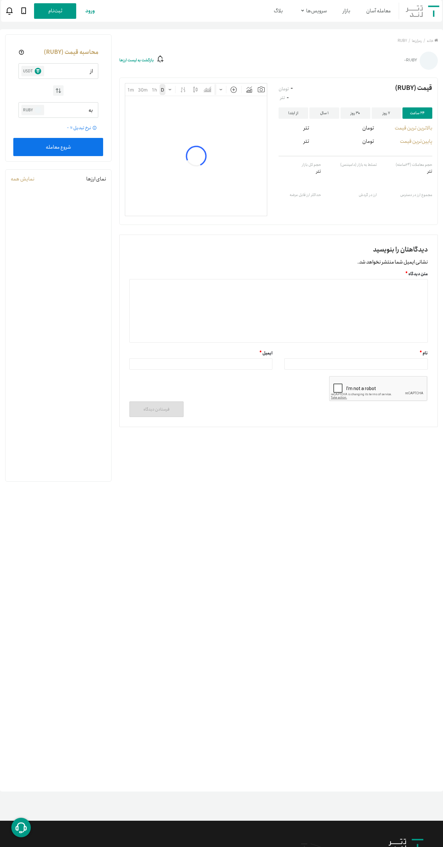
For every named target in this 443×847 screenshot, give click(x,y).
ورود (90, 11)
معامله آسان (378, 11)
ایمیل (265, 353)
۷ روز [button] (386, 113)
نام (424, 353)
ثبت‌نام (55, 11)
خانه (430, 41)
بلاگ (278, 11)
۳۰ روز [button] (355, 113)
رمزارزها (416, 41)
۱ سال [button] (324, 113)
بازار (346, 11)
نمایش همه (22, 179)
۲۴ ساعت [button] (417, 113)
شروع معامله (58, 147)
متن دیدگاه (416, 274)
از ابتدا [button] (293, 113)
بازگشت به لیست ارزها (136, 60)
